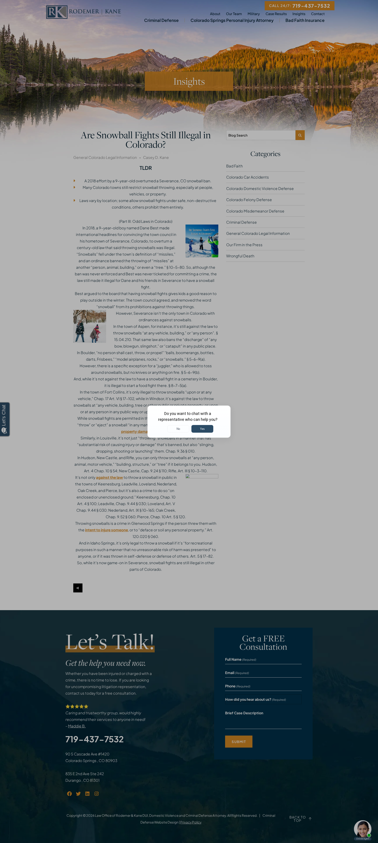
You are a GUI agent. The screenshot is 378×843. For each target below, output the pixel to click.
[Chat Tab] (189, 421)
